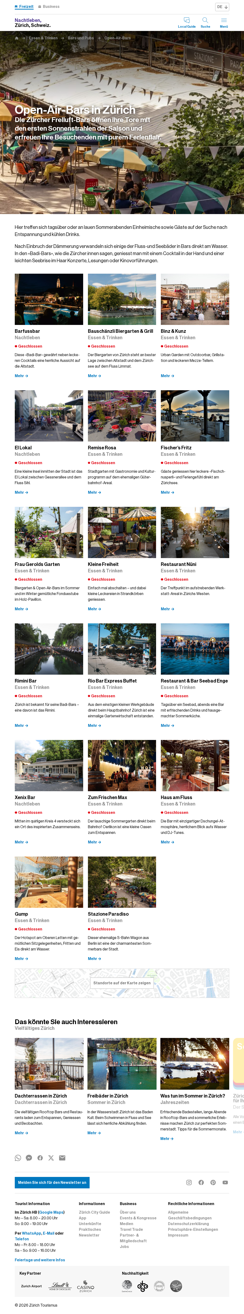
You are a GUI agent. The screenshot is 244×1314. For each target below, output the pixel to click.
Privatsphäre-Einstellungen (193, 1230)
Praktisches (90, 1230)
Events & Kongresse (138, 1218)
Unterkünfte (90, 1224)
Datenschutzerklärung (188, 1224)
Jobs (124, 1247)
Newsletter (89, 1235)
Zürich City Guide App (94, 1215)
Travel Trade (131, 1230)
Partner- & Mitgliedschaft (133, 1238)
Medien (126, 1224)
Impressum (178, 1235)
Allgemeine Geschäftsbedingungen (190, 1215)
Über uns (128, 1212)
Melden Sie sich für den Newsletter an (52, 1183)
